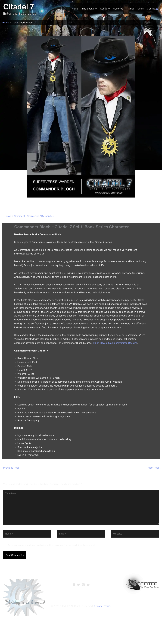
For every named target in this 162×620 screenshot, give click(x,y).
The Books (88, 8)
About (103, 8)
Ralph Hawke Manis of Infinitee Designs (115, 342)
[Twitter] (78, 584)
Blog (131, 8)
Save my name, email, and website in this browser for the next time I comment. (51, 545)
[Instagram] (83, 584)
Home (75, 8)
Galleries (118, 8)
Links (141, 8)
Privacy (98, 606)
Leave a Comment (15, 216)
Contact (151, 8)
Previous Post (9, 467)
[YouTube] (88, 584)
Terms (107, 606)
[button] (95, 8)
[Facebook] (73, 584)
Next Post (155, 467)
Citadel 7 (18, 6)
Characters (33, 216)
